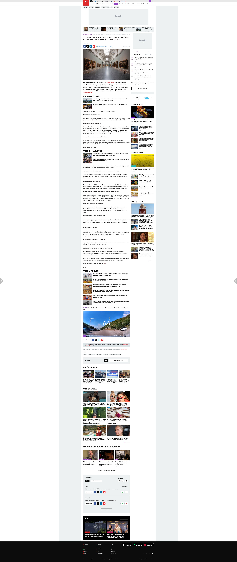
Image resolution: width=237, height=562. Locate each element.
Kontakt (116, 559)
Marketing (89, 559)
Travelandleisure (87, 92)
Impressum (95, 559)
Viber (87, 345)
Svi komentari (106, 509)
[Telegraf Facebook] (143, 553)
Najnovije (137, 104)
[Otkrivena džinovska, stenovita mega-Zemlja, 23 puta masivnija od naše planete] (134, 128)
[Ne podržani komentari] (126, 481)
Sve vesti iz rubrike (106, 470)
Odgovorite (89, 492)
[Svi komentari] (119, 481)
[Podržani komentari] (123, 481)
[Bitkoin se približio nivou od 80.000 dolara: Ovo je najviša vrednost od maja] (134, 182)
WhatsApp (125, 344)
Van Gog (106, 354)
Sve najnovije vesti (142, 88)
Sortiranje (120, 478)
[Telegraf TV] (152, 553)
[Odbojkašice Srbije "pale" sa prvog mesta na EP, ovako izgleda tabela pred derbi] (87, 297)
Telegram (91, 345)
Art (91, 34)
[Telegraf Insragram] (149, 553)
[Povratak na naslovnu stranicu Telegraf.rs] (86, 3)
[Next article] (235, 281)
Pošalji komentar (118, 360)
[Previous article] (1, 281)
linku (104, 263)
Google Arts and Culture (115, 354)
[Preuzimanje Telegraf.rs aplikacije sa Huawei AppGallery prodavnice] (149, 544)
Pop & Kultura (86, 34)
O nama (84, 559)
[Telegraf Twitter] (146, 553)
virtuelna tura (92, 354)
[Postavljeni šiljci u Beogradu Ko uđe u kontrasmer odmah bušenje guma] (95, 527)
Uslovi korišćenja (124, 349)
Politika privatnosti (109, 559)
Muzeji (85, 354)
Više (147, 3)
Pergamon (99, 354)
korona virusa (110, 82)
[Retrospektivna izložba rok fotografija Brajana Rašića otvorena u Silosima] (122, 455)
